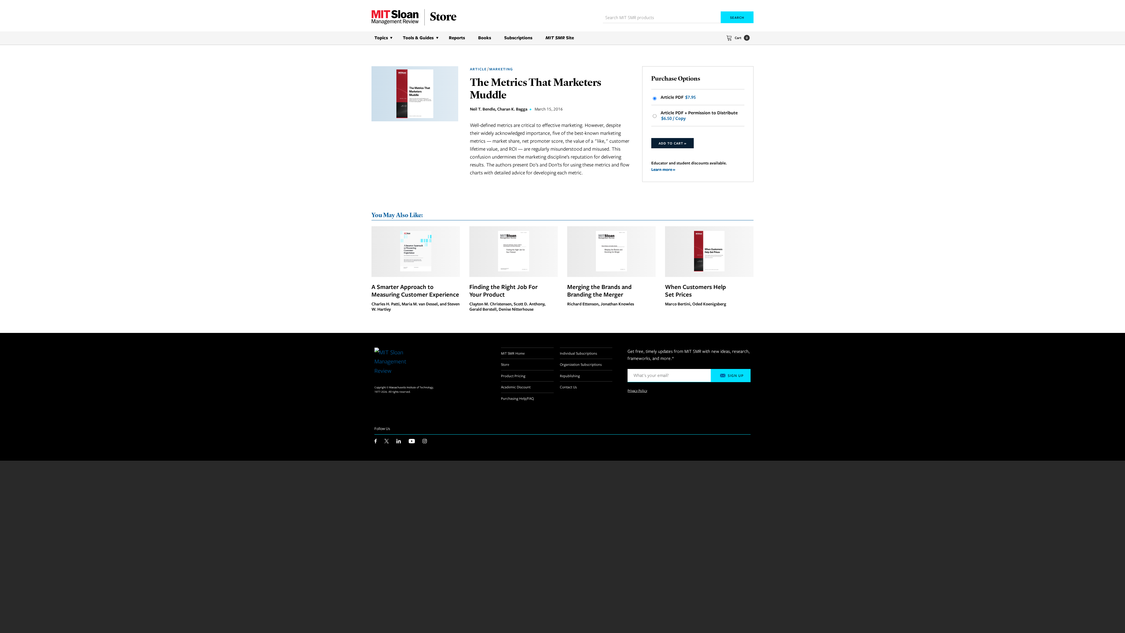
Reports (457, 38)
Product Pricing (513, 375)
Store (505, 364)
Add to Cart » (672, 143)
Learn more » (663, 169)
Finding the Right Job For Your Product (503, 290)
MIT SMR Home (513, 353)
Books (484, 38)
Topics (381, 38)
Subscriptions (518, 38)
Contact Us (568, 386)
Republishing (570, 375)
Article (478, 69)
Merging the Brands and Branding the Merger (599, 290)
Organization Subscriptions (581, 364)
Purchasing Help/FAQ (517, 398)
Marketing (501, 69)
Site (560, 38)
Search (737, 17)
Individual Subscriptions (578, 353)
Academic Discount (516, 386)
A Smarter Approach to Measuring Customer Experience (415, 290)
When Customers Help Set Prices (695, 290)
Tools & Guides (418, 38)
